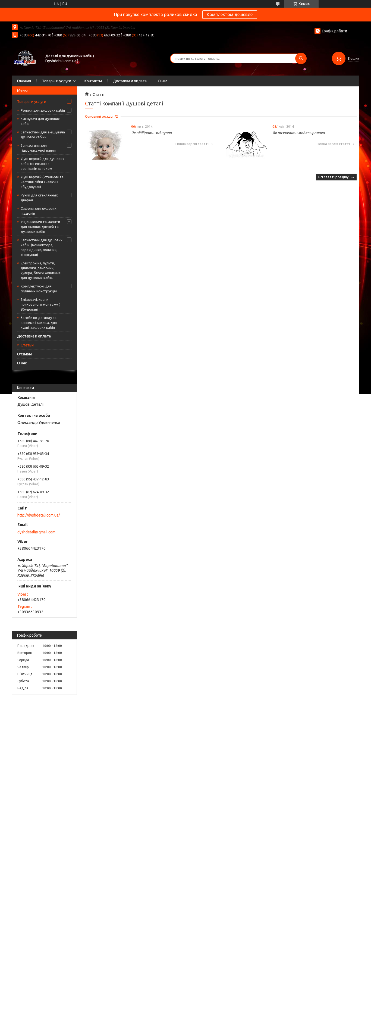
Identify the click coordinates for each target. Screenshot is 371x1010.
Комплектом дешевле (230, 14)
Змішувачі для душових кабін (40, 121)
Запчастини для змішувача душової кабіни (43, 134)
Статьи (27, 345)
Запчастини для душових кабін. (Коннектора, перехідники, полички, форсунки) (41, 247)
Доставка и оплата (130, 81)
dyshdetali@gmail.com (36, 532)
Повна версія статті (192, 144)
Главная (24, 81)
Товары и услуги (56, 81)
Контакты (93, 81)
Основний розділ (99, 116)
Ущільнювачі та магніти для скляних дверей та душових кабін (40, 226)
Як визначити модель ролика (298, 133)
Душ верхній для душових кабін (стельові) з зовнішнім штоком (42, 163)
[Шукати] (301, 58)
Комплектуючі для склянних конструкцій (39, 288)
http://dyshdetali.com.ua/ (38, 515)
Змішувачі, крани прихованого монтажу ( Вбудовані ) (40, 304)
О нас (163, 81)
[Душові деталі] (25, 57)
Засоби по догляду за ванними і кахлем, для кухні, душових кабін (39, 322)
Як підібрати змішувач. (151, 133)
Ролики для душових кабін (43, 110)
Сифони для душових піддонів (38, 211)
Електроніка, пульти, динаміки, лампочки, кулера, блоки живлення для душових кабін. (41, 270)
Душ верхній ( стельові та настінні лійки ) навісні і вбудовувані (42, 182)
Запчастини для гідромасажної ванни (38, 147)
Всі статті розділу (333, 177)
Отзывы (24, 354)
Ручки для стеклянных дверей (39, 197)
